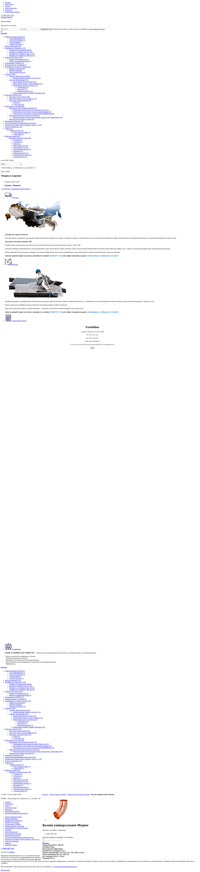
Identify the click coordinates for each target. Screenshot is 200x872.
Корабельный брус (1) (25, 91)
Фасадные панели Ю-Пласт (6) (20, 100)
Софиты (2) (9, 129)
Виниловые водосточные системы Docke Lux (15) (31, 110)
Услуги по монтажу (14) (13, 127)
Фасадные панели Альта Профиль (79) (22, 99)
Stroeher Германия (15, 70)
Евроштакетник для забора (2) (15, 65)
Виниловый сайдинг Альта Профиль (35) (28, 84)
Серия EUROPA (15, 42)
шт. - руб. (5, 171)
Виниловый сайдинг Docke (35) (24, 82)
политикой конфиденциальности (65, 867)
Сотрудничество (11, 8)
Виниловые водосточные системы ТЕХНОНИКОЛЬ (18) (33, 114)
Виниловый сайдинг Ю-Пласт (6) (25, 85)
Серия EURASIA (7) (16, 44)
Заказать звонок (6, 17)
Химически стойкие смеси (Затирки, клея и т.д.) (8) (23, 125)
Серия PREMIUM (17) (17, 39)
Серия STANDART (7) (17, 40)
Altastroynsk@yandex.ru (22, 189)
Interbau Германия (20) (17, 69)
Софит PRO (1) (18, 134)
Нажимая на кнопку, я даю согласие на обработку (79, 29)
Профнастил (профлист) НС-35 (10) (21, 54)
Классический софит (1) (21, 132)
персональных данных (97, 29)
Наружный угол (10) (20, 145)
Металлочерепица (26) (13, 46)
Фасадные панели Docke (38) (19, 97)
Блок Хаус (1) (22, 89)
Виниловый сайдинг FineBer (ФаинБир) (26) (29, 93)
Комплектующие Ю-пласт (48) (20, 138)
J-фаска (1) (17, 144)
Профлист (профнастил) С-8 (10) (20, 52)
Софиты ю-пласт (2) (16, 130)
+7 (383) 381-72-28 (7, 15)
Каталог (45, 794)
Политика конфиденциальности (16, 813)
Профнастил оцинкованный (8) (20, 50)
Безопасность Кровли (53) (14, 121)
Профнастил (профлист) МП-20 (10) (22, 55)
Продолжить (5, 870)
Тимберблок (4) (23, 87)
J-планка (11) (17, 142)
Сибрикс (12, 852)
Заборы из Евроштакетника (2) (20, 61)
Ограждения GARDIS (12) (14, 63)
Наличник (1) (18, 151)
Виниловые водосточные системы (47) (23, 108)
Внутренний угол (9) (20, 147)
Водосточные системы (58, 794)
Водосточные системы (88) (14, 106)
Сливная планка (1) (20, 157)
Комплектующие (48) (12, 136)
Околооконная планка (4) (22, 155)
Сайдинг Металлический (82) (19, 76)
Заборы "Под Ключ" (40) (13, 57)
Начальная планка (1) (20, 153)
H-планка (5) (17, 140)
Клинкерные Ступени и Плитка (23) (18, 67)
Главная (8, 2)
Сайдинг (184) (10, 74)
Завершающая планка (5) (22, 149)
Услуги (7, 6)
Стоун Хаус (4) (18, 104)
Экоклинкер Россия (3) (17, 72)
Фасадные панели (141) (13, 95)
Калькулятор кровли (12, 12)
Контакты (8, 10)
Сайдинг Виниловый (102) (18, 80)
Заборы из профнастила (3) (18, 59)
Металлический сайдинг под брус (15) (27, 78)
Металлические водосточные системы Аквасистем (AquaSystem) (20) (37, 117)
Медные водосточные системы (79, 794)
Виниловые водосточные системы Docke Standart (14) (32, 112)
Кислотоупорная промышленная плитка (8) (20, 123)
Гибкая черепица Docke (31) (15, 37)
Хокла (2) (16, 102)
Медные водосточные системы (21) (21, 119)
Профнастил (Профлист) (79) (15, 48)
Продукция (9, 4)
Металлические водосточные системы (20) (24, 115)
